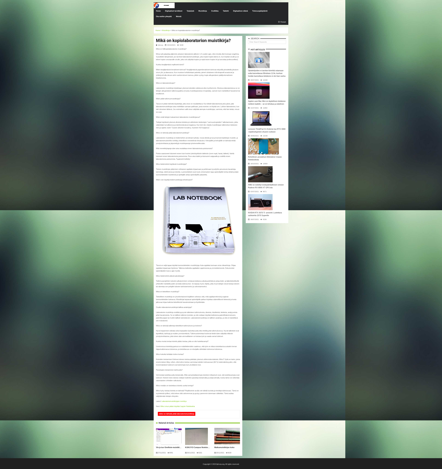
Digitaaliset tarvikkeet (173, 11)
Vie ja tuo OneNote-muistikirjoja (169, 447)
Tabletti (226, 11)
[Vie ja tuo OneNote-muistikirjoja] (169, 428)
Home (158, 11)
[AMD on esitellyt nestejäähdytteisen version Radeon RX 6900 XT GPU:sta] (260, 166)
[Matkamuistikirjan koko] (227, 428)
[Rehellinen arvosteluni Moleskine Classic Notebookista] (263, 138)
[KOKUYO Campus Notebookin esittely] (196, 428)
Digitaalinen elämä (240, 11)
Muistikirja (202, 11)
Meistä (178, 16)
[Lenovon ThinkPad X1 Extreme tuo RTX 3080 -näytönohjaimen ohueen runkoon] (261, 110)
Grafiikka (214, 11)
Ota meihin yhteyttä (164, 16)
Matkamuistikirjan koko (224, 447)
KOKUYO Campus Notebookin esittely (198, 447)
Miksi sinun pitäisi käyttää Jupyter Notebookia (177, 406)
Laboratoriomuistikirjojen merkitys (174, 401)
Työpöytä (190, 11)
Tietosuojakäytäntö (260, 11)
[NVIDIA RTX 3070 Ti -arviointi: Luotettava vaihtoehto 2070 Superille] (260, 194)
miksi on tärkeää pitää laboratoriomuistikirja (176, 414)
